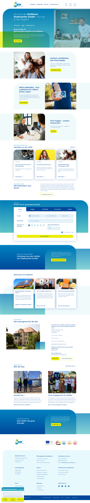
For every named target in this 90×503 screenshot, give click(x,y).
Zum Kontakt (55, 362)
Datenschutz (75, 501)
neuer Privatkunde (35, 219)
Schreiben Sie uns (56, 428)
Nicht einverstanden (13, 499)
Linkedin (65, 490)
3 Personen (35, 229)
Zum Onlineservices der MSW (58, 263)
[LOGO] (18, 4)
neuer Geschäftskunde (51, 219)
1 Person (29, 229)
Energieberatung (40, 489)
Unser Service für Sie (70, 369)
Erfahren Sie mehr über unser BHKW (22, 408)
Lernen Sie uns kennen (47, 198)
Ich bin (19, 219)
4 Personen (38, 229)
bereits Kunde (65, 219)
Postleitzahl (20, 224)
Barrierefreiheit (56, 501)
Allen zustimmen (20, 499)
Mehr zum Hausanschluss (63, 309)
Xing (69, 490)
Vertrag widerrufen (40, 482)
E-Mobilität (39, 491)
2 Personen (32, 229)
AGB (62, 501)
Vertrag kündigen (40, 480)
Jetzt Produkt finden (44, 239)
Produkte (32, 4)
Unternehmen (54, 4)
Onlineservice (17, 25)
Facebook (59, 490)
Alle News (72, 150)
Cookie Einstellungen (46, 501)
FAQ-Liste (53, 134)
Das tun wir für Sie (41, 309)
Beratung (40, 4)
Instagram (62, 490)
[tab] (20, 213)
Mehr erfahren (26, 44)
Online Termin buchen (67, 362)
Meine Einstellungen (5, 499)
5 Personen (41, 229)
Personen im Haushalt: (20, 229)
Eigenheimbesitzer (30, 25)
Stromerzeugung (40, 493)
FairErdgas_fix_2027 (55, 73)
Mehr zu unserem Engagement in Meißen (57, 408)
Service (46, 4)
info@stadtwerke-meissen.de (68, 466)
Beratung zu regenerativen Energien (23, 308)
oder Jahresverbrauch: (53, 229)
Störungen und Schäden (42, 476)
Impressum (67, 501)
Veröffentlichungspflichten (42, 478)
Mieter (23, 25)
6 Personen (44, 229)
